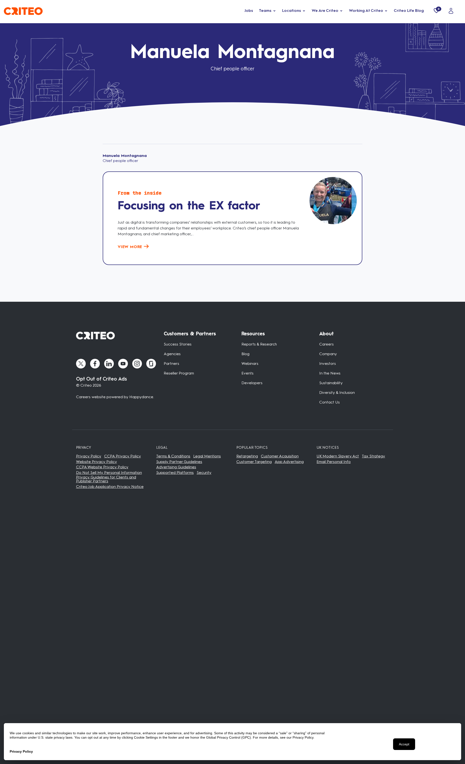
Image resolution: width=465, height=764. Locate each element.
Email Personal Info (334, 461)
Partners (171, 363)
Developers (252, 383)
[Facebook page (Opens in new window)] (95, 363)
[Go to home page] (23, 10)
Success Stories (178, 344)
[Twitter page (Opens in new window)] (81, 363)
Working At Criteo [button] (366, 10)
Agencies (172, 354)
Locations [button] (291, 10)
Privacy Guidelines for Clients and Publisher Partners (106, 479)
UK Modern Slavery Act (338, 456)
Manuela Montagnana (125, 155)
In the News (330, 373)
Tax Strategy (373, 456)
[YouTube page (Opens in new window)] (123, 363)
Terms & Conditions (173, 456)
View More (131, 246)
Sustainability (331, 383)
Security (204, 472)
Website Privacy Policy (96, 461)
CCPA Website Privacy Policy (102, 467)
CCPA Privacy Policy (122, 456)
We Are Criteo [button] (325, 10)
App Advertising (289, 461)
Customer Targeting (254, 461)
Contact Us (329, 402)
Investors (327, 363)
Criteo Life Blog (409, 10)
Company (328, 354)
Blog (245, 354)
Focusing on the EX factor (189, 205)
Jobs (248, 10)
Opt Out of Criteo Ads (101, 379)
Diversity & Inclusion (337, 392)
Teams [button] (265, 10)
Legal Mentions (207, 456)
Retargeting (247, 456)
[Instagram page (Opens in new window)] (137, 363)
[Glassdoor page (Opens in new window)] (151, 363)
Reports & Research (259, 344)
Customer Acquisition (280, 456)
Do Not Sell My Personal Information (109, 472)
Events (247, 373)
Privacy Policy (88, 456)
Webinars (249, 363)
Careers (326, 344)
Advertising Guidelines (176, 467)
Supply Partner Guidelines (179, 461)
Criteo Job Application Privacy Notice (110, 486)
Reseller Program (179, 373)
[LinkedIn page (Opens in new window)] (109, 363)
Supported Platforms (175, 472)
